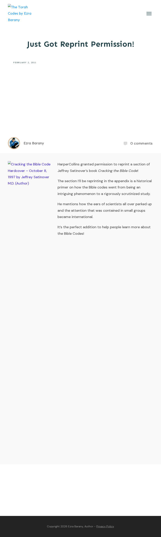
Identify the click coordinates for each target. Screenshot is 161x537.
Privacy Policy (105, 526)
